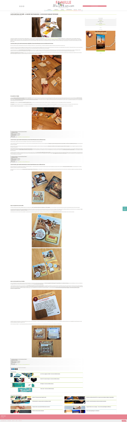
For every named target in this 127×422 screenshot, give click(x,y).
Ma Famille (14, 12)
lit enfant (100, 20)
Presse (16, 420)
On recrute (20, 420)
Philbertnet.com (27, 161)
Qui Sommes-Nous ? (3, 420)
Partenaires (9, 420)
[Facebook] (20, 6)
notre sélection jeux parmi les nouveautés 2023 (51, 38)
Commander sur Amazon (21, 161)
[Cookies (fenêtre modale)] (126, 421)
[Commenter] (15, 369)
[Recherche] (23, 6)
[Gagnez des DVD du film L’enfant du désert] (100, 40)
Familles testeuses (18, 12)
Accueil (11, 12)
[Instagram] (22, 6)
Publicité (13, 420)
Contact (124, 420)
